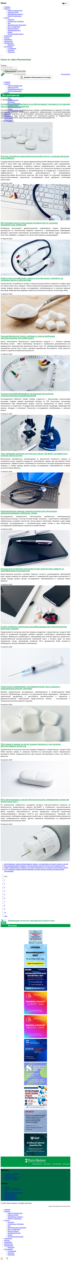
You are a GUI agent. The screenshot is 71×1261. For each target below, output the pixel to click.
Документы (8, 39)
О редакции (12, 48)
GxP (9, 23)
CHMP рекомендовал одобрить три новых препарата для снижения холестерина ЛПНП (36, 868)
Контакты (11, 50)
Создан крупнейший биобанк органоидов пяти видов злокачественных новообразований (27, 394)
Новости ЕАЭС (13, 12)
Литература (8, 41)
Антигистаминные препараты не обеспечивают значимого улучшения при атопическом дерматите (35, 105)
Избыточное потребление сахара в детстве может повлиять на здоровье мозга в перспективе (32, 279)
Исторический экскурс (15, 34)
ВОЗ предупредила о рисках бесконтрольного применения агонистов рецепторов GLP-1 (35, 800)
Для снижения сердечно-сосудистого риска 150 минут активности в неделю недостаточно (34, 454)
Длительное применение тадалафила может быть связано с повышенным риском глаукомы (30, 687)
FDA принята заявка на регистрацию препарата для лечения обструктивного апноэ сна (31, 745)
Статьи (6, 18)
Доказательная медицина (17, 25)
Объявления (8, 43)
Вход (68, 74)
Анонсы (7, 38)
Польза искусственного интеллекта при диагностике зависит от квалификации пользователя (32, 569)
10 (5, 912)
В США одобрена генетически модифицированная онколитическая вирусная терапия (34, 627)
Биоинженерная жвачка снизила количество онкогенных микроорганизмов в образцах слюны (29, 512)
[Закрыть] (1, 64)
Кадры (10, 32)
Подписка (11, 52)
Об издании (8, 47)
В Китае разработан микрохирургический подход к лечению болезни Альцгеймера (35, 157)
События (11, 19)
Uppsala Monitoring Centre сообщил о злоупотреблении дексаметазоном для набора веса (28, 337)
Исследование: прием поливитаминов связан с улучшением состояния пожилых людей (36, 864)
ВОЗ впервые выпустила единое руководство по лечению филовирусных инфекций (29, 223)
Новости (7, 9)
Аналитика (8, 36)
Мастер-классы (13, 28)
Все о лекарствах (14, 27)
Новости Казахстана (15, 10)
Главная (7, 7)
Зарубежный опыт (14, 30)
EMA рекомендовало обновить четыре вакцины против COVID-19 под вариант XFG (34, 866)
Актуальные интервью (16, 21)
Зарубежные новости (15, 14)
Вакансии (11, 45)
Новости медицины (15, 16)
